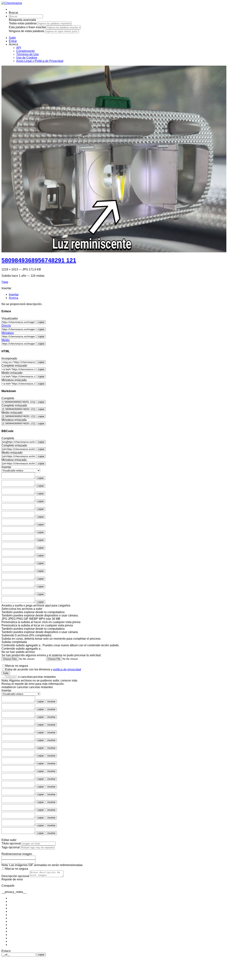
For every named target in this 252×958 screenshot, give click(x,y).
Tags (10, 847)
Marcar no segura (16, 665)
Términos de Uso (27, 54)
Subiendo (11, 677)
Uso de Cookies (26, 57)
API (18, 47)
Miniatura (7, 332)
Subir (5, 673)
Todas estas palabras (23, 23)
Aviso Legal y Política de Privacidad (39, 60)
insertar (51, 701)
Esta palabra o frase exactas (27, 27)
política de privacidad (67, 669)
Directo (6, 325)
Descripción (15, 876)
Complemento (25, 51)
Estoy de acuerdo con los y (43, 669)
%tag (4, 282)
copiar (41, 322)
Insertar (6, 690)
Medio (5, 340)
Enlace (6, 950)
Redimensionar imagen (16, 854)
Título (11, 843)
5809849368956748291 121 (38, 260)
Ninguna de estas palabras (26, 31)
